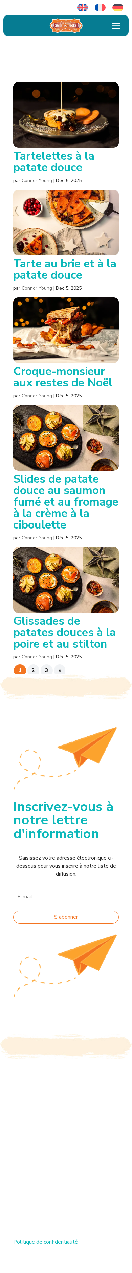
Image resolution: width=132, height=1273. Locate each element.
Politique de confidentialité (45, 1242)
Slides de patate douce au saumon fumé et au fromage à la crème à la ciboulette (65, 502)
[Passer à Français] (100, 7)
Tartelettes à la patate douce (53, 161)
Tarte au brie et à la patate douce (64, 269)
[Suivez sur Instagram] (45, 1183)
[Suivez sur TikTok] (32, 1183)
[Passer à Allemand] (118, 7)
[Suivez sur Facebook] (18, 1183)
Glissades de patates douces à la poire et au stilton (64, 632)
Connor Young (37, 180)
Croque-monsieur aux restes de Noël (62, 376)
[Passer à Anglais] (82, 7)
